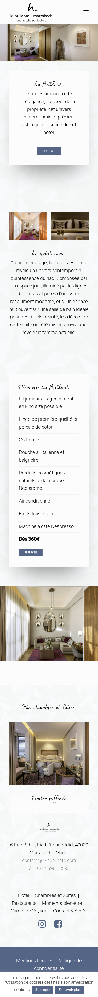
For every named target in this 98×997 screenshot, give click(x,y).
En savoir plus (70, 990)
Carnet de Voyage (29, 910)
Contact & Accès (70, 910)
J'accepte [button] (42, 990)
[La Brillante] (31, 12)
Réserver (49, 151)
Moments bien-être (62, 903)
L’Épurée (49, 799)
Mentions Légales (34, 960)
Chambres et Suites (55, 895)
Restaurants (25, 903)
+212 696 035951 (54, 868)
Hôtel (23, 895)
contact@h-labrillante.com (49, 860)
